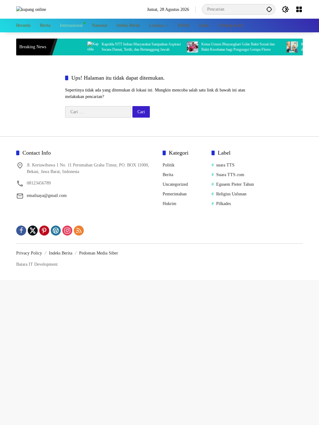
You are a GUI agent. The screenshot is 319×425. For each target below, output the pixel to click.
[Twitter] (33, 231)
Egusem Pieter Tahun (235, 184)
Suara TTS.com (230, 174)
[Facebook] (21, 231)
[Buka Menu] (299, 9)
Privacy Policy (29, 253)
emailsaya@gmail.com (47, 195)
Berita (168, 174)
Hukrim (169, 203)
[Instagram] (67, 231)
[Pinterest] (44, 231)
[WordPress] (56, 231)
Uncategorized (175, 184)
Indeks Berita (60, 253)
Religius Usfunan (231, 194)
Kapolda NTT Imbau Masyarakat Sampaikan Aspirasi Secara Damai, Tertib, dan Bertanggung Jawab (136, 47)
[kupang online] (31, 9)
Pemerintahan (175, 194)
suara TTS (225, 165)
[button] (269, 9)
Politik (168, 165)
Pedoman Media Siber (98, 253)
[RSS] (79, 231)
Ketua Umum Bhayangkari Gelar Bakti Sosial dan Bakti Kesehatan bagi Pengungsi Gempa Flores (233, 47)
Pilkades (223, 203)
